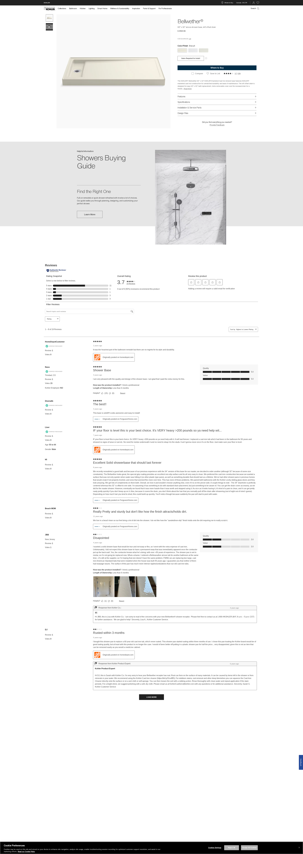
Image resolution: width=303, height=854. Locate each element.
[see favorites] (257, 2)
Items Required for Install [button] (190, 58)
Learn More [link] (89, 214)
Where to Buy (228, 2)
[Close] (299, 847)
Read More (188, 88)
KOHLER (47, 2)
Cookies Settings (214, 848)
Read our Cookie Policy (26, 851)
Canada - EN (240, 2)
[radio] (182, 50)
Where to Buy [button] (217, 67)
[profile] (254, 2)
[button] (49, 18)
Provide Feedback (217, 125)
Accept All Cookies (249, 848)
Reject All (231, 848)
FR (246, 2)
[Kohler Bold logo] (49, 8)
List (190, 39)
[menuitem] (63, 8)
